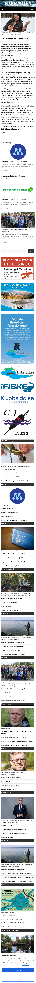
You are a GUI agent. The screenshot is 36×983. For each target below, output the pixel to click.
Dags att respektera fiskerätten (10, 789)
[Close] (34, 954)
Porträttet (4, 840)
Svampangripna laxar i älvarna (9, 610)
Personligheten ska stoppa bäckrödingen (12, 477)
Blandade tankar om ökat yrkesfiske (11, 566)
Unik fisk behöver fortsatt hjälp (10, 473)
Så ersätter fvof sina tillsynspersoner (11, 693)
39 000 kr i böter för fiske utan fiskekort (13, 554)
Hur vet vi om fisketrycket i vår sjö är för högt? (14, 737)
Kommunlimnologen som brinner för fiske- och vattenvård (17, 877)
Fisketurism (5, 613)
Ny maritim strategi (6, 825)
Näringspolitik (6, 793)
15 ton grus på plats (6, 606)
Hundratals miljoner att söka (9, 927)
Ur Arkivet (4, 885)
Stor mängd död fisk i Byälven (9, 512)
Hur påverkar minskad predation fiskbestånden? (14, 481)
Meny (32, 9)
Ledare (3, 748)
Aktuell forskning (7, 441)
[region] (18, 968)
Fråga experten (6, 704)
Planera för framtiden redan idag (10, 697)
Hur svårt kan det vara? (7, 781)
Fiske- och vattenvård (8, 569)
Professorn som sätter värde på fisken (12, 642)
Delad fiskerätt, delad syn (8, 837)
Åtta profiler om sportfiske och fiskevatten (13, 654)
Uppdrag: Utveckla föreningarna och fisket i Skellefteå (16, 873)
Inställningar (18, 975)
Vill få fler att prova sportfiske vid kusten (12, 646)
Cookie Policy (25, 965)
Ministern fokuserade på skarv (9, 602)
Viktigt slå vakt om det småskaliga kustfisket (13, 833)
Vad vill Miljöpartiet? (7, 516)
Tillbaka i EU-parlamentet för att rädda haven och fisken (17, 881)
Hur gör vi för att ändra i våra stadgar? (12, 919)
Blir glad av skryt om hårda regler (10, 650)
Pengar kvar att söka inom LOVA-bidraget (13, 562)
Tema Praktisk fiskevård (8, 915)
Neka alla (18, 979)
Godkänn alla (18, 970)
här (4, 132)
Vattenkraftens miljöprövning (11, 930)
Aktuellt (13, 42)
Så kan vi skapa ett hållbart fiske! (10, 785)
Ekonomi (4, 523)
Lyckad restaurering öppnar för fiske (12, 598)
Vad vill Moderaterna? (7, 508)
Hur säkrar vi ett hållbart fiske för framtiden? (13, 923)
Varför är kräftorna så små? (9, 469)
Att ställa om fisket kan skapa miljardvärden (13, 558)
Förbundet (4, 658)
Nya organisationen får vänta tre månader (13, 700)
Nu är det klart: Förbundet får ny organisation (14, 520)
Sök (31, 251)
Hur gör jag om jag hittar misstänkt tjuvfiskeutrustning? (17, 741)
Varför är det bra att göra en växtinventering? (14, 745)
